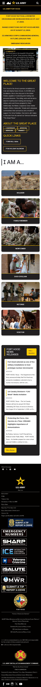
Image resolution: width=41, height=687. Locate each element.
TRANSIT (21, 130)
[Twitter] (16, 684)
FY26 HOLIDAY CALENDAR (15, 149)
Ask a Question (32, 352)
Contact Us (4, 513)
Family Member (20, 221)
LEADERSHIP (10, 128)
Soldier (20, 193)
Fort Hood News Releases (13, 352)
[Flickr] (8, 684)
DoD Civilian (20, 277)
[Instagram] (12, 684)
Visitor (20, 332)
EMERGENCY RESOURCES (20, 43)
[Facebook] (3, 469)
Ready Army (4, 504)
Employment (4, 493)
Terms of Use (5, 499)
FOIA (2, 496)
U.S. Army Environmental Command (11, 677)
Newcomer (20, 249)
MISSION (23, 128)
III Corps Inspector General (21, 629)
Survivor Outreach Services (9, 672)
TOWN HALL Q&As (12, 141)
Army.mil (20, 490)
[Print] (10, 469)
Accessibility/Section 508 (9, 502)
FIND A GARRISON (20, 669)
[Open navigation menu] (3, 2)
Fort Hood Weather (20, 624)
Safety (35, 672)
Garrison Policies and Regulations (20, 626)
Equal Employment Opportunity (10, 510)
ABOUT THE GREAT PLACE (19, 123)
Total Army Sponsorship (25, 672)
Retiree (20, 304)
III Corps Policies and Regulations (21, 632)
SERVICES (9, 130)
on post (32, 67)
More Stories (10, 450)
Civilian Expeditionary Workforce (22, 675)
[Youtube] (21, 684)
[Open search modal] (37, 2)
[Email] (14, 469)
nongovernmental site (15, 640)
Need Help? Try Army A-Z (8, 508)
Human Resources (6, 675)
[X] (6, 469)
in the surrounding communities (18, 69)
